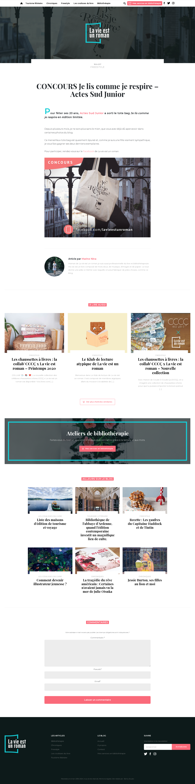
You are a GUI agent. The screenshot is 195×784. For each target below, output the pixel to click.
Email (97, 681)
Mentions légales (105, 779)
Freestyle (65, 3)
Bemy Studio (129, 779)
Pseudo (97, 669)
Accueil (21, 3)
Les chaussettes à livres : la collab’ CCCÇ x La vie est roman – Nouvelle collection (160, 366)
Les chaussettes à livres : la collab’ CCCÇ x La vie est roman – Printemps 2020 (34, 364)
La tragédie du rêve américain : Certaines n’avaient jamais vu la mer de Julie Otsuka (97, 586)
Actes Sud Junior (92, 113)
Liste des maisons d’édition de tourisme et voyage (50, 524)
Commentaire (97, 637)
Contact (101, 749)
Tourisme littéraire (33, 3)
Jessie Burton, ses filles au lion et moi (145, 582)
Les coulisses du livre (83, 3)
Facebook (164, 3)
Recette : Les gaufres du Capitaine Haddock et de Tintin (145, 524)
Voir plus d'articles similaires (99, 402)
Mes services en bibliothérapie (147, 3)
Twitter (169, 3)
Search (125, 3)
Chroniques (51, 3)
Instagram (173, 3)
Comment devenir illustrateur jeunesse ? (50, 582)
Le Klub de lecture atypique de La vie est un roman (97, 364)
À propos (102, 745)
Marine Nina (89, 258)
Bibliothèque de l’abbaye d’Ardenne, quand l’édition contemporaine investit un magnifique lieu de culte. (97, 529)
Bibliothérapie (103, 3)
